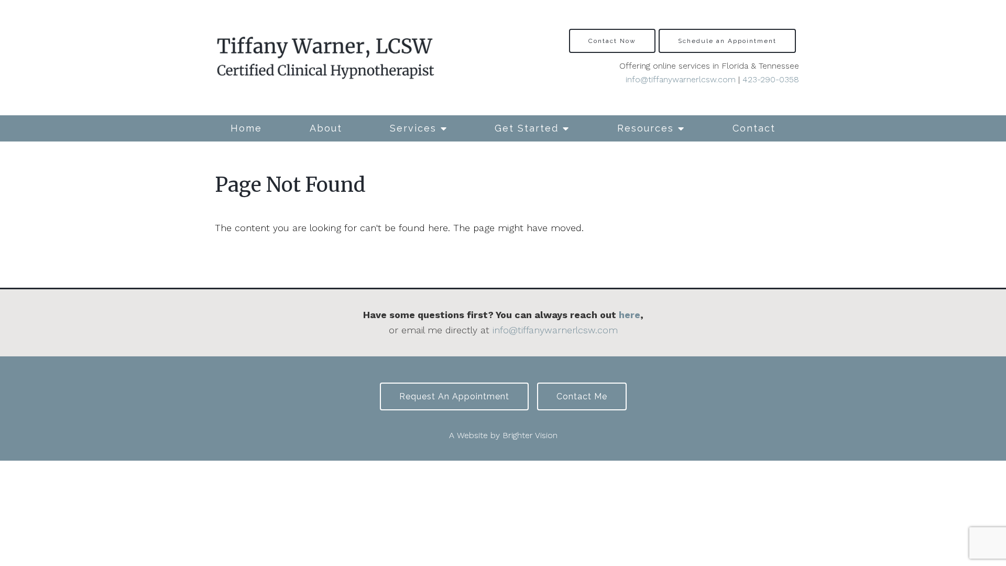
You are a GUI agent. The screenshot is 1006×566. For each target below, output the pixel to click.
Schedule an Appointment (727, 41)
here (629, 314)
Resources (645, 128)
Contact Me (581, 396)
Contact (753, 128)
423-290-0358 (770, 79)
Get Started (527, 128)
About (326, 128)
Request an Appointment (454, 396)
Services (413, 128)
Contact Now (612, 41)
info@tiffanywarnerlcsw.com (681, 79)
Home (246, 128)
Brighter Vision (529, 435)
